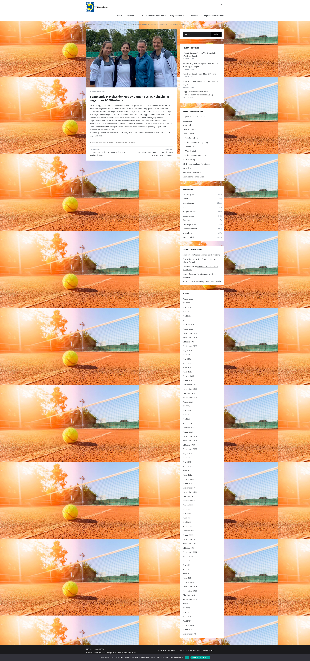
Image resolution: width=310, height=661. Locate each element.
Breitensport (97, 142)
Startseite (118, 15)
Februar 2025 (188, 376)
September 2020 (190, 599)
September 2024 (190, 397)
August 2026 (188, 299)
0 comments (122, 142)
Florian (102, 92)
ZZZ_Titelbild (108, 142)
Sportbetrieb (188, 216)
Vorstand (187, 125)
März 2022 (187, 526)
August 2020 (188, 604)
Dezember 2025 (190, 333)
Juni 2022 (187, 513)
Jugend (186, 207)
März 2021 (187, 578)
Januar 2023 (188, 483)
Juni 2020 (187, 612)
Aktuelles (131, 15)
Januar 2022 (188, 535)
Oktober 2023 (189, 445)
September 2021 (190, 552)
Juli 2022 (186, 509)
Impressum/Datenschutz (214, 15)
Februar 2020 (188, 625)
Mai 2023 (187, 466)
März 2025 (187, 372)
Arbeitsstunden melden (195, 155)
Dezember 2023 (190, 436)
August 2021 (188, 556)
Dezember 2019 (189, 634)
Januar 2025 (188, 380)
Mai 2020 (187, 617)
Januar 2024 (188, 432)
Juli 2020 (186, 608)
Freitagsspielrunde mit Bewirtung (205, 255)
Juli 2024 (186, 406)
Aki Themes (132, 652)
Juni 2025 (187, 359)
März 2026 (187, 320)
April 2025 (187, 367)
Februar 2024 (188, 428)
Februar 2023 (188, 479)
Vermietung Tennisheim (193, 177)
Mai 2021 (186, 569)
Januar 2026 (188, 329)
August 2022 (188, 505)
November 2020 (190, 591)
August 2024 (188, 402)
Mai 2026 (187, 312)
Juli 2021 (186, 561)
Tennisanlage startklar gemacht (207, 281)
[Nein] (307, 657)
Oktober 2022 (189, 496)
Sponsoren (187, 121)
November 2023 (190, 440)
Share (133, 142)
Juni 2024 (187, 410)
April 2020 (187, 621)
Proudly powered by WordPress (98, 652)
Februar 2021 (188, 582)
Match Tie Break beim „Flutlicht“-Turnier (200, 74)
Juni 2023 (187, 462)
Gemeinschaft (189, 203)
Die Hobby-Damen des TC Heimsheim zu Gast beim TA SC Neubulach (155, 154)
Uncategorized (189, 224)
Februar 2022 (188, 531)
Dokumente (190, 147)
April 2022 (187, 522)
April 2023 (187, 470)
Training (186, 220)
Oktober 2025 (189, 342)
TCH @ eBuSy (191, 151)
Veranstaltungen (190, 229)
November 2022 (190, 492)
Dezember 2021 (189, 539)
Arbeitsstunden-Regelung (196, 142)
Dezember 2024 (190, 385)
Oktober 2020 (189, 595)
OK (187, 657)
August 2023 (188, 453)
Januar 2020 (188, 629)
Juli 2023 (186, 458)
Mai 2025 (186, 363)
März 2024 (187, 423)
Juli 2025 (186, 354)
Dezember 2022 (190, 488)
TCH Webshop (193, 15)
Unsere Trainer (189, 129)
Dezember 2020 (190, 586)
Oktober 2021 (188, 548)
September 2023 (190, 449)
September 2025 (190, 346)
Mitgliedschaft (176, 15)
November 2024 (190, 389)
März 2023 (187, 475)
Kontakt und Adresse (192, 172)
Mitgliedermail (189, 211)
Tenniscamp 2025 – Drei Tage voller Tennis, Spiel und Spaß (109, 154)
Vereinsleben (188, 134)
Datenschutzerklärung (200, 657)
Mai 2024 (187, 415)
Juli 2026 (186, 303)
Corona (186, 199)
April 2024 (187, 419)
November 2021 (189, 543)
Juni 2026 (187, 307)
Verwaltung (188, 233)
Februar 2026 (188, 324)
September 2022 (190, 501)
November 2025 (190, 337)
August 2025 (188, 350)
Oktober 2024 (189, 393)
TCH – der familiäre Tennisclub (151, 15)
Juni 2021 (186, 565)
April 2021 (187, 574)
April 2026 (187, 316)
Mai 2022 (186, 518)
